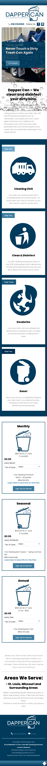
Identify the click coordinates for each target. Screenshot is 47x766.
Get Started (12, 63)
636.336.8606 (17, 24)
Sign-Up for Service (24, 488)
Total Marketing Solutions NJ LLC (23, 753)
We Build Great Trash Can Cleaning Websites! (23, 755)
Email (33, 733)
